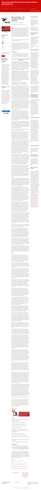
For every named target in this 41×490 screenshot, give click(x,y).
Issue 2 (23, 22)
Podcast (25, 8)
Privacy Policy (33, 8)
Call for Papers (6, 8)
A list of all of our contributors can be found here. (34, 163)
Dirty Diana (21, 464)
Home (2, 8)
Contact (29, 8)
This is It (22, 468)
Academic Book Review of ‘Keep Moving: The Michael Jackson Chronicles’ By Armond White (25, 475)
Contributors (15, 8)
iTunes (32, 205)
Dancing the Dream (14, 464)
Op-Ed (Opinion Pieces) (14, 24)
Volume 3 (19, 24)
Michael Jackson (22, 466)
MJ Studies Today (20, 8)
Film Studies (20, 22)
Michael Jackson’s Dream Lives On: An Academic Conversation (34, 200)
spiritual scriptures (18, 468)
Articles (4, 13)
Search (38, 11)
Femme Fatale (25, 464)
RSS (38, 205)
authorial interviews (7, 96)
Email (37, 205)
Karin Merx (13, 22)
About (11, 8)
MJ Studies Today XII (15, 472)
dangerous (18, 464)
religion (15, 468)
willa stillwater (26, 468)
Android (35, 205)
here (18, 405)
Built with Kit (6, 113)
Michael (32, 191)
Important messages (14, 466)
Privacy (12, 468)
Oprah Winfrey (27, 466)
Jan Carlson (18, 466)
